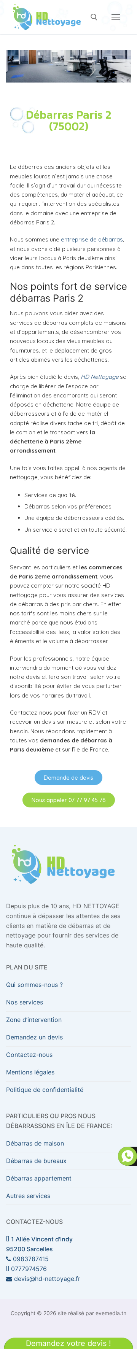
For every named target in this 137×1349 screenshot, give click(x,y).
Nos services (24, 1002)
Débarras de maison (35, 1143)
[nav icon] (116, 17)
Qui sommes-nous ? (34, 984)
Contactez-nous (29, 1054)
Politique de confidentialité (44, 1089)
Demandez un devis (34, 1037)
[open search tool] (94, 17)
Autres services (28, 1196)
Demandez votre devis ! (68, 1343)
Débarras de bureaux (36, 1161)
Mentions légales (30, 1072)
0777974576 (28, 1269)
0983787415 (30, 1259)
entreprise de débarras (92, 239)
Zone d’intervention (34, 1019)
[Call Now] (127, 1156)
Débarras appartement (39, 1178)
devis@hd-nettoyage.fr (46, 1278)
